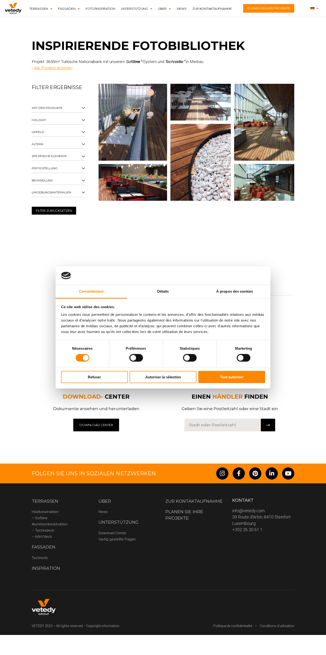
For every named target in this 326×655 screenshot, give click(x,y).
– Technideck (43, 530)
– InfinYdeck (42, 536)
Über (162, 9)
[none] (314, 8)
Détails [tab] (163, 291)
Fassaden (66, 9)
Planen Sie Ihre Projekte (268, 8)
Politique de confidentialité (232, 626)
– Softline (39, 518)
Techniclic (40, 558)
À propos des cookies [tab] (234, 291)
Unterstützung (134, 9)
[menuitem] (314, 8)
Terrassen (38, 9)
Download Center (112, 533)
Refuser (94, 377)
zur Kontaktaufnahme (212, 9)
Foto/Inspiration (100, 9)
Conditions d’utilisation (277, 626)
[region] (58, 162)
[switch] (136, 358)
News (182, 9)
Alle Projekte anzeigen (53, 67)
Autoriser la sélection (163, 377)
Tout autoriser (231, 377)
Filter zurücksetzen (54, 210)
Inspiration (46, 568)
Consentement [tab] (91, 291)
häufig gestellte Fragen (117, 539)
